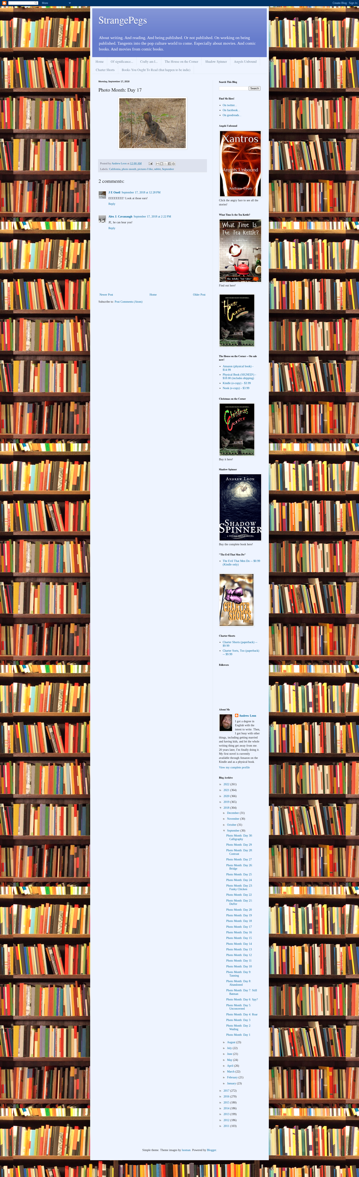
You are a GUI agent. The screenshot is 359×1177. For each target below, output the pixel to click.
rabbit (157, 169)
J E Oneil (114, 192)
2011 (227, 1126)
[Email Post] (150, 163)
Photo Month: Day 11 (239, 960)
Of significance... (122, 61)
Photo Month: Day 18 (239, 921)
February (233, 1077)
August (231, 1042)
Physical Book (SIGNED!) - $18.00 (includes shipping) (239, 376)
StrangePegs (122, 19)
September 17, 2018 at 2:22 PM (152, 216)
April (230, 1065)
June (230, 1053)
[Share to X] (166, 164)
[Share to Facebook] (169, 164)
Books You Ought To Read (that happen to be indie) (156, 70)
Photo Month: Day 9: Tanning (238, 974)
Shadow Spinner (216, 61)
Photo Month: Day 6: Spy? (242, 999)
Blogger (211, 1150)
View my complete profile (234, 767)
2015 (227, 1102)
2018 (227, 807)
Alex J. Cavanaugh (120, 216)
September (168, 169)
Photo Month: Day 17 (239, 926)
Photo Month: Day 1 (238, 1034)
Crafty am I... (149, 61)
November (233, 818)
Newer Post (106, 294)
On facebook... (231, 110)
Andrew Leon (247, 715)
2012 (227, 1120)
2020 (227, 796)
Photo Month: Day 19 (239, 915)
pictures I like (145, 169)
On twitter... (230, 105)
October (232, 824)
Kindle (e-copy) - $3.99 (237, 383)
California (114, 169)
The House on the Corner (181, 61)
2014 (227, 1108)
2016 (227, 1096)
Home (100, 61)
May (230, 1060)
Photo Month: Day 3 (238, 1020)
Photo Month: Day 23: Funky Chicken (239, 887)
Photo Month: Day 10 (239, 966)
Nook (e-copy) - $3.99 (236, 388)
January (232, 1083)
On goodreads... (232, 115)
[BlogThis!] (162, 164)
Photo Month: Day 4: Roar (242, 1014)
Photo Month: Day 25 (239, 874)
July (230, 1048)
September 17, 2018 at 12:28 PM (141, 192)
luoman (186, 1150)
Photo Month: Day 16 (239, 932)
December (233, 813)
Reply (111, 203)
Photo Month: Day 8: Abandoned (238, 983)
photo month (129, 169)
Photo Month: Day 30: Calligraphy (239, 837)
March (231, 1071)
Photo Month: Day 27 (239, 859)
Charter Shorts (105, 70)
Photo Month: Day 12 (239, 955)
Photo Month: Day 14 (239, 943)
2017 (227, 1090)
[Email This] (158, 164)
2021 (227, 790)
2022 (227, 784)
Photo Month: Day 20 (239, 909)
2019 (227, 802)
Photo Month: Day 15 (239, 938)
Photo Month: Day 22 (239, 894)
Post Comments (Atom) (129, 301)
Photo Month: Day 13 (239, 949)
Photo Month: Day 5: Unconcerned (238, 1007)
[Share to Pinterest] (173, 164)
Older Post (199, 294)
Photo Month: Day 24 (239, 880)
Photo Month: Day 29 (239, 844)
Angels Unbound (245, 61)
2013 (227, 1114)
